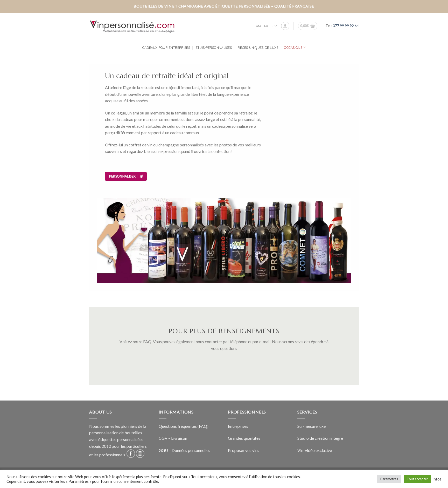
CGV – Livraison (173, 438)
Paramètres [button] (389, 479)
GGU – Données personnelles (184, 450)
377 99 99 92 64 (346, 26)
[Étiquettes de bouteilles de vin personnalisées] (132, 26)
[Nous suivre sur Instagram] (140, 453)
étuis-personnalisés (214, 47)
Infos (437, 479)
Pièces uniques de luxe (257, 47)
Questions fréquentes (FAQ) (183, 426)
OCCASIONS (293, 47)
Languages (263, 26)
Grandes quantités (244, 438)
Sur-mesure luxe (311, 426)
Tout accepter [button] (417, 479)
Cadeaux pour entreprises (166, 47)
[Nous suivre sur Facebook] (131, 453)
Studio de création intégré (320, 438)
